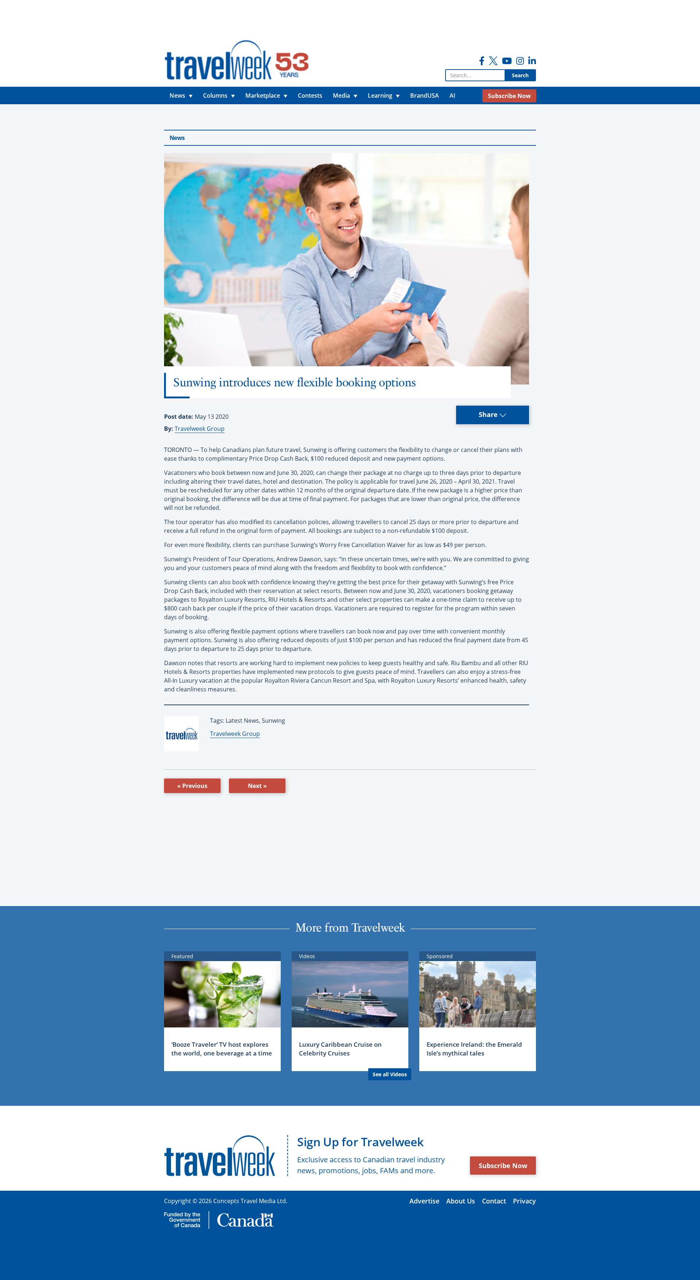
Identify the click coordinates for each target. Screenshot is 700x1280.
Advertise (424, 1201)
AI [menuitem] (452, 95)
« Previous (192, 786)
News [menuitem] (177, 95)
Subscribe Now (503, 1165)
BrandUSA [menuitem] (424, 95)
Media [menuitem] (341, 95)
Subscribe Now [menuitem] (509, 96)
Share (489, 414)
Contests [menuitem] (310, 95)
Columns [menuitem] (215, 95)
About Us (460, 1201)
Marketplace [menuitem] (262, 95)
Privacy (524, 1201)
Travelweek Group (200, 429)
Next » (257, 786)
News (177, 138)
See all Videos (390, 1074)
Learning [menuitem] (380, 95)
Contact (494, 1201)
